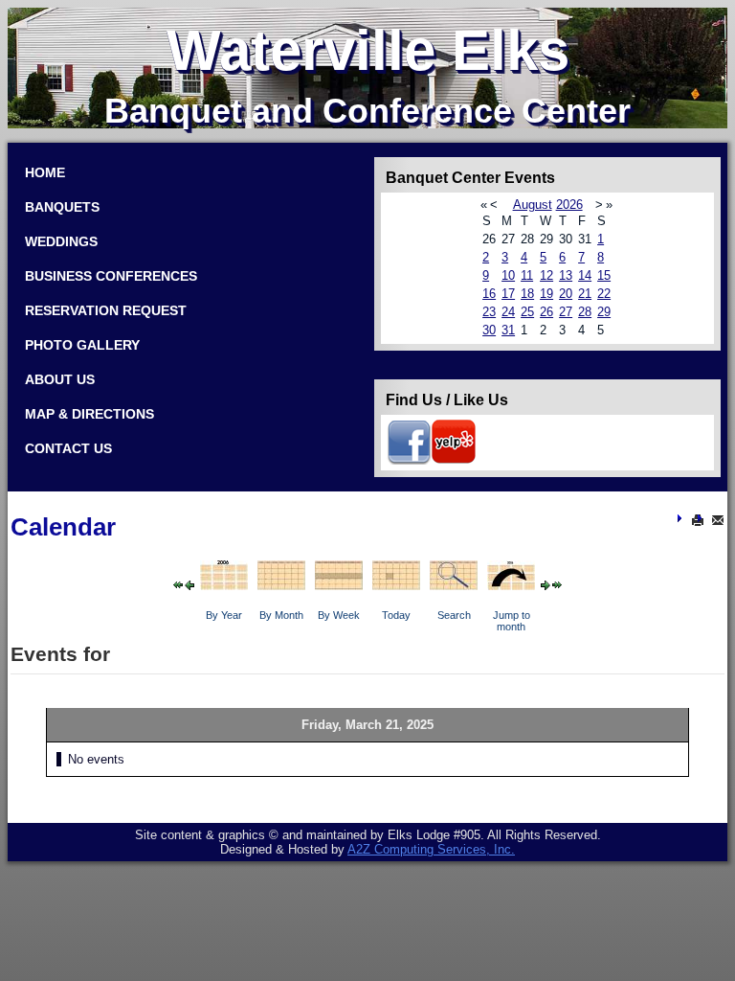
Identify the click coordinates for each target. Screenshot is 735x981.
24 (508, 312)
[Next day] (545, 584)
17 (508, 293)
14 (584, 275)
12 (546, 275)
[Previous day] (189, 584)
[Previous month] (178, 584)
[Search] (454, 583)
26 (546, 312)
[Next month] (557, 584)
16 (489, 293)
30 (489, 330)
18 (527, 293)
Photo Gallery (82, 345)
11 (527, 275)
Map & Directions (89, 414)
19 (546, 293)
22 (604, 293)
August (532, 204)
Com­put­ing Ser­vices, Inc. (431, 849)
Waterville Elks (368, 50)
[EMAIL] (717, 520)
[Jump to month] (511, 583)
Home (45, 172)
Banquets (62, 207)
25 (527, 312)
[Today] (396, 583)
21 (584, 293)
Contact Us (68, 448)
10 (508, 275)
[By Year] (224, 583)
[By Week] (339, 583)
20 (565, 293)
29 (604, 312)
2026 (569, 204)
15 (604, 275)
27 (565, 312)
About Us (60, 379)
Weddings (61, 241)
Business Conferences (111, 276)
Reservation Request (106, 310)
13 (565, 275)
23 (489, 312)
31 (508, 330)
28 (584, 312)
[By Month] (281, 583)
